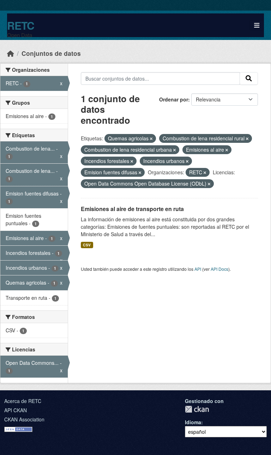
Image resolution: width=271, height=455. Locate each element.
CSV (87, 244)
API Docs (219, 269)
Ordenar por (173, 99)
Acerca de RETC (22, 400)
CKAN (197, 409)
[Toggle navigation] (256, 25)
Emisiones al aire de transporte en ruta (132, 209)
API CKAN (15, 410)
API (197, 269)
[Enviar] (249, 78)
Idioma (193, 422)
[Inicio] (10, 53)
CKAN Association (24, 419)
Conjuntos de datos (51, 53)
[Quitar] (151, 138)
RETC (20, 25)
